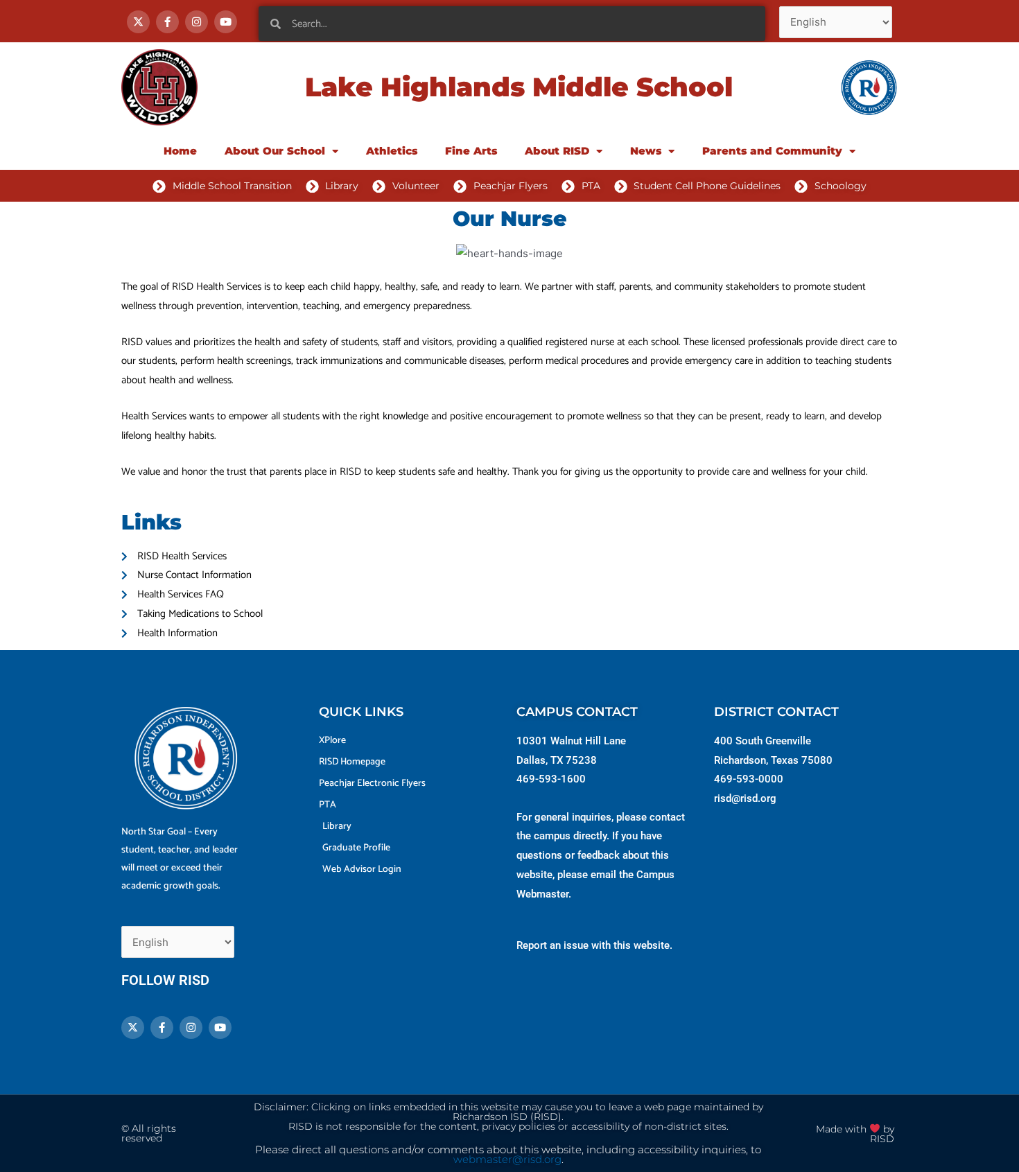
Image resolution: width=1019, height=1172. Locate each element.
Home (180, 150)
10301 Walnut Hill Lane (571, 741)
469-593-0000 (748, 779)
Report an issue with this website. (594, 945)
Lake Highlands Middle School (519, 87)
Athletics (391, 150)
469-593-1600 (551, 779)
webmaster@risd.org (507, 1159)
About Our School (275, 150)
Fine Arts (471, 150)
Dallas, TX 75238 (556, 760)
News (645, 150)
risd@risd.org (745, 798)
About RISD (557, 150)
